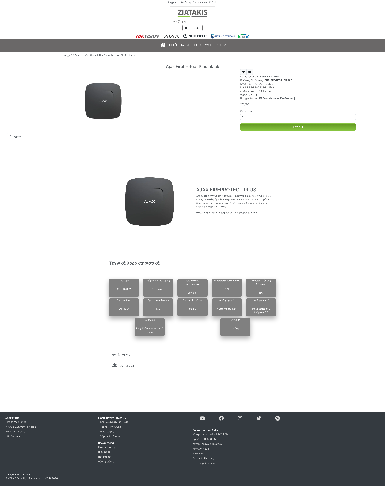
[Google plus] (277, 419)
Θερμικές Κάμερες (203, 458)
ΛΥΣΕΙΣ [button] (209, 45)
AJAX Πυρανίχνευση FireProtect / (116, 55)
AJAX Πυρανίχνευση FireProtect (274, 98)
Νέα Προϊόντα (106, 461)
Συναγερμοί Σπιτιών (203, 463)
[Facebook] (221, 419)
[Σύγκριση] (249, 72)
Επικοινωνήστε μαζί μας (114, 421)
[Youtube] (202, 419)
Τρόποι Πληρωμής (110, 426)
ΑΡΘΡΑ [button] (221, 45)
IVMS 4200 (198, 453)
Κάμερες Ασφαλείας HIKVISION (210, 434)
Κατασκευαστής (107, 447)
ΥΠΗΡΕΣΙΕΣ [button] (194, 45)
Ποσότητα (246, 111)
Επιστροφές (107, 431)
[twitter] (258, 419)
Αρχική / (69, 55)
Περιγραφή (16, 136)
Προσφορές (105, 456)
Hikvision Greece (15, 431)
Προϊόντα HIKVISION (204, 439)
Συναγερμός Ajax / (86, 55)
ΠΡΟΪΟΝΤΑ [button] (176, 45)
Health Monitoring (16, 421)
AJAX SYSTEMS (269, 76)
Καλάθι (298, 127)
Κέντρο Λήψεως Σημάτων (207, 443)
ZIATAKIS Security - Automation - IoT (27, 478)
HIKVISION (104, 451)
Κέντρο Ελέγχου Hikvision (21, 426)
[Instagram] (240, 419)
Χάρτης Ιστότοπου (110, 436)
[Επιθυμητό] (243, 72)
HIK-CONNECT (200, 448)
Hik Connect (13, 436)
